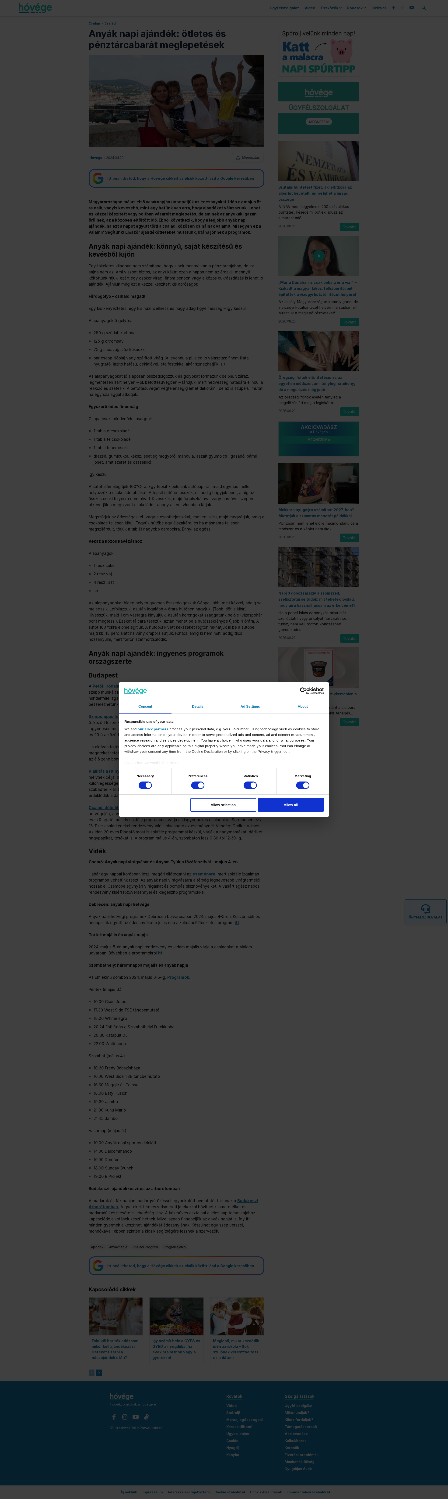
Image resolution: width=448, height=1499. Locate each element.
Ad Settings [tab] (250, 706)
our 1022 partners (153, 729)
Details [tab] (197, 706)
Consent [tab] (145, 706)
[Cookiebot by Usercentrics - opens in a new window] (303, 690)
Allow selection (223, 805)
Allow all (291, 805)
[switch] (197, 785)
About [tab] (303, 706)
